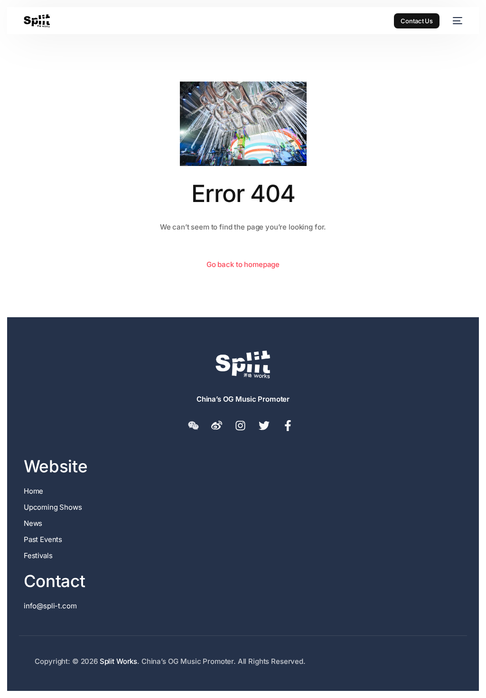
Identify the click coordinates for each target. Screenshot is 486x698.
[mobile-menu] (455, 21)
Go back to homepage (243, 264)
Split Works (118, 661)
